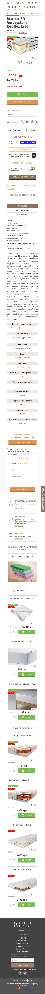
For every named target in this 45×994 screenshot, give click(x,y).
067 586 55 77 (23, 946)
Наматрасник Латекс (22, 825)
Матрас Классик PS (22, 735)
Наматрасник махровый (22, 556)
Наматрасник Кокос (22, 869)
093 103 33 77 (23, 943)
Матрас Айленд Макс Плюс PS (22, 780)
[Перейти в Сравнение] (32, 3)
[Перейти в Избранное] (29, 3)
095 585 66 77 (23, 941)
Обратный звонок (22, 952)
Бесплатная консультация (43, 499)
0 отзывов (23, 33)
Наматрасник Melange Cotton (22, 684)
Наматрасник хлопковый (22, 598)
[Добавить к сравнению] (13, 591)
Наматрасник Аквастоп (22, 641)
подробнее (22, 423)
